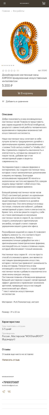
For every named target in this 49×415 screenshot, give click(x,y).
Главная (6, 10)
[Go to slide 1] (2, 65)
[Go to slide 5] (9, 65)
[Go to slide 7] (13, 65)
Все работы (18, 10)
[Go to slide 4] (7, 65)
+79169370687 (10, 382)
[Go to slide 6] (11, 65)
